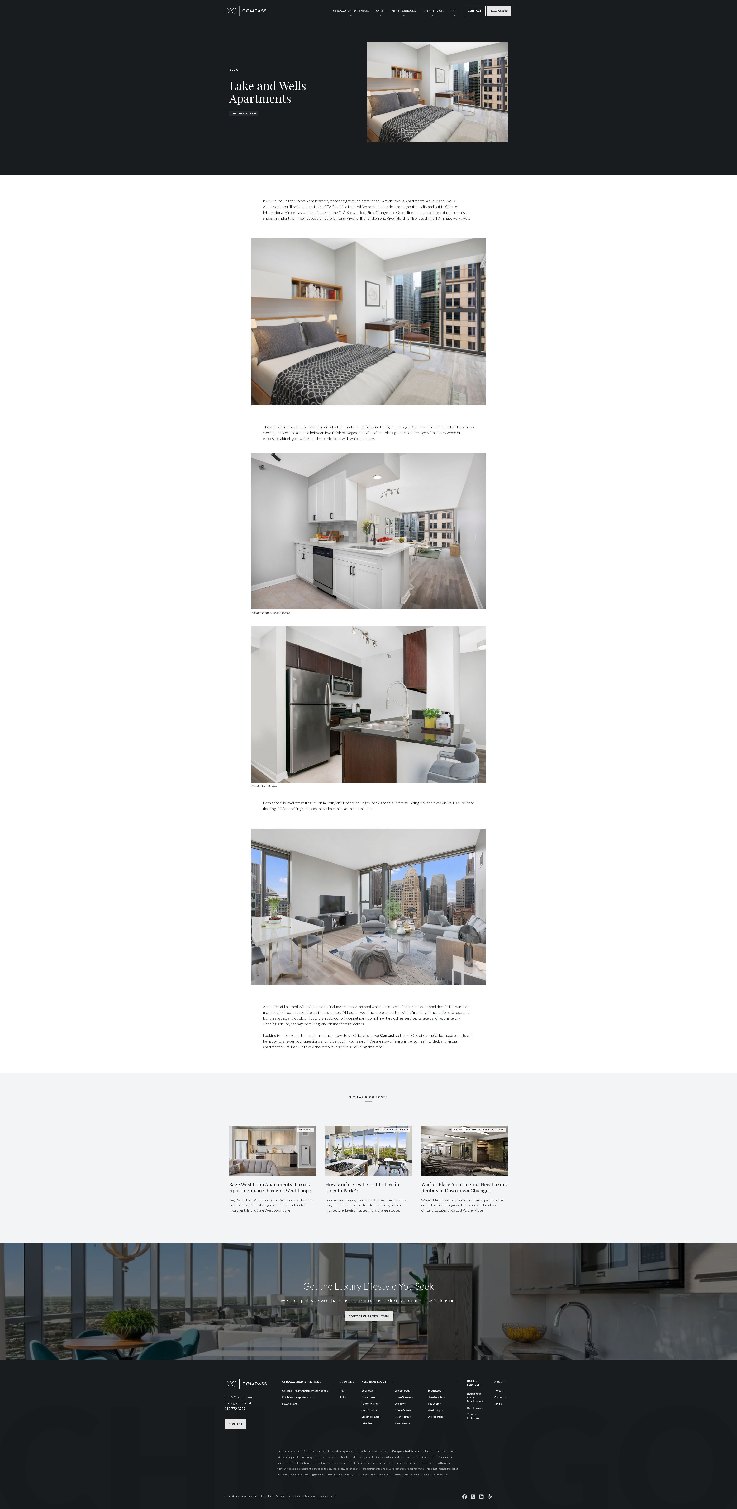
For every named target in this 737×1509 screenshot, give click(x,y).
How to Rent (289, 1403)
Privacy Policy (327, 1496)
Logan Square (403, 1397)
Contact (475, 10)
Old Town (400, 1403)
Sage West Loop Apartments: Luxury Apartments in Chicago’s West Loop (270, 1187)
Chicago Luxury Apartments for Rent (304, 1390)
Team (497, 1390)
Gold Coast (368, 1410)
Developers (474, 1407)
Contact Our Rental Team (369, 1316)
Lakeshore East (370, 1416)
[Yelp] (490, 1496)
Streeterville (435, 1397)
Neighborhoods (404, 10)
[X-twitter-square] (473, 1496)
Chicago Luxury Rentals (351, 10)
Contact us (389, 1035)
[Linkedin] (481, 1496)
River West (401, 1423)
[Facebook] (464, 1496)
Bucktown (367, 1390)
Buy (342, 1390)
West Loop (434, 1410)
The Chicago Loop (243, 113)
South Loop (434, 1390)
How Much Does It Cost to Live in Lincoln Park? (362, 1187)
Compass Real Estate (406, 1451)
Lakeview (366, 1423)
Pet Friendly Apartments (296, 1397)
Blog (497, 1403)
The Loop (433, 1403)
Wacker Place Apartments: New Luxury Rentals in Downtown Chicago (464, 1187)
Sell (342, 1397)
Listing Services (432, 10)
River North (402, 1416)
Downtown (368, 1397)
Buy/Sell (380, 10)
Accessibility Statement (302, 1496)
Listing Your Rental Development (475, 1397)
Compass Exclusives (473, 1416)
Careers (499, 1397)
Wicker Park (435, 1416)
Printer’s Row (403, 1410)
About (454, 10)
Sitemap (280, 1496)
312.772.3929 (499, 10)
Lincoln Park (402, 1390)
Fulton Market (369, 1403)
